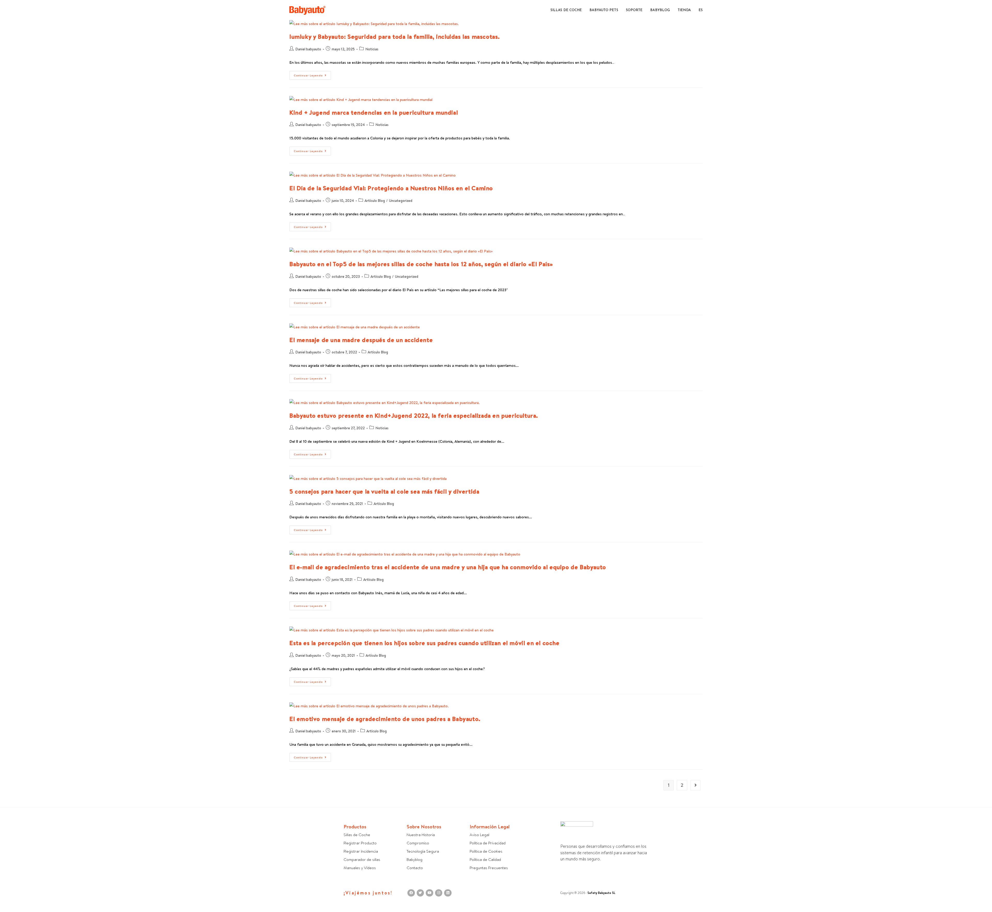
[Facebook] (411, 893)
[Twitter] (420, 893)
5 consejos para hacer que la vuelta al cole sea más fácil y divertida (384, 491)
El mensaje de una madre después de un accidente (361, 339)
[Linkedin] (448, 893)
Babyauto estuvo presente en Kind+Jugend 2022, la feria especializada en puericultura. (413, 415)
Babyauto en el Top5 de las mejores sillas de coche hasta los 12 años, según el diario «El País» (421, 263)
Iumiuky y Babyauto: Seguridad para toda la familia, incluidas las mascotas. (394, 36)
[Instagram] (439, 893)
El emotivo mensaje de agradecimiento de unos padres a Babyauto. (385, 718)
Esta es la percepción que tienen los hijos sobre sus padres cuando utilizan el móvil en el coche (424, 642)
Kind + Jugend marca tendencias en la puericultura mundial (373, 112)
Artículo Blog (375, 200)
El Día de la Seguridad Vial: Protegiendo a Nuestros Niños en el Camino (391, 188)
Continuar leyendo (312, 74)
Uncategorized (400, 200)
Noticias (371, 49)
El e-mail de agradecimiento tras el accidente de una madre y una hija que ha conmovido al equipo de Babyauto (447, 566)
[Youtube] (429, 893)
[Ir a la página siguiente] (695, 785)
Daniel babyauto (308, 49)
